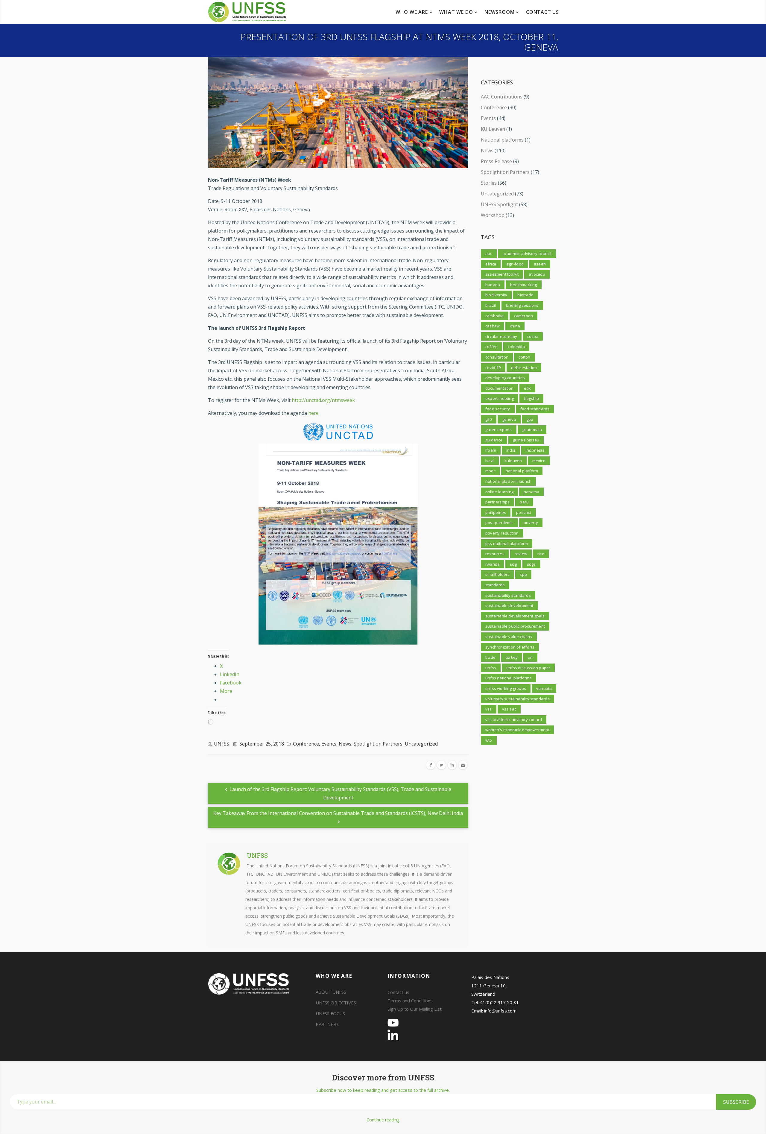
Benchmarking (523, 284)
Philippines (495, 512)
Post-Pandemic (499, 522)
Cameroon (523, 315)
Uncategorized (421, 743)
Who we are (412, 12)
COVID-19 (493, 367)
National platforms (502, 139)
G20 (488, 419)
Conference (306, 743)
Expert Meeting (499, 398)
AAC (488, 253)
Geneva (509, 419)
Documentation (499, 388)
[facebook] (430, 764)
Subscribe (736, 1102)
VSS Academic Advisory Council (513, 719)
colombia (516, 346)
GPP (530, 419)
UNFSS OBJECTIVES (336, 1003)
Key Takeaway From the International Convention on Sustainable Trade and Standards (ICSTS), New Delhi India (338, 813)
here (313, 413)
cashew (492, 326)
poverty (531, 522)
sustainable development (509, 605)
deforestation (524, 367)
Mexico (538, 460)
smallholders (497, 574)
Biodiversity (496, 294)
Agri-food (515, 264)
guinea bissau (526, 440)
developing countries (505, 377)
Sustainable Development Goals (515, 616)
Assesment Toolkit (502, 274)
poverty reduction (502, 533)
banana (492, 284)
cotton (524, 357)
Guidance (494, 440)
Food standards (535, 409)
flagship (531, 398)
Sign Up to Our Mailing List (414, 1009)
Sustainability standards (508, 595)
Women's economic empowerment (517, 729)
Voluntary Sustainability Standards (517, 699)
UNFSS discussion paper (528, 667)
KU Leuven (493, 129)
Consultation (496, 357)
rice (540, 553)
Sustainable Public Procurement (515, 626)
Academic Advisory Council (526, 253)
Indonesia (535, 450)
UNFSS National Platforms (508, 678)
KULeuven (513, 460)
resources (494, 553)
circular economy (501, 336)
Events (328, 743)
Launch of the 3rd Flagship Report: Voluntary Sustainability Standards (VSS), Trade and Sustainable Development (339, 793)
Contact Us (542, 12)
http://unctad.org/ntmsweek (323, 400)
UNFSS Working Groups (505, 688)
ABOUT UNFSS (331, 992)
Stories (489, 183)
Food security (497, 409)
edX (527, 388)
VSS (488, 709)
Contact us (398, 992)
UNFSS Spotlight (499, 204)
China (515, 326)
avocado (537, 274)
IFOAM (490, 450)
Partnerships (497, 502)
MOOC (490, 470)
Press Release (496, 161)
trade (490, 657)
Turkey (512, 657)
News (345, 743)
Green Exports (498, 429)
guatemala (532, 429)
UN (530, 657)
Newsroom (500, 12)
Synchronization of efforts (509, 647)
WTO (488, 740)
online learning (499, 491)
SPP (523, 574)
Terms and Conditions (410, 1001)
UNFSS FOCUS (330, 1013)
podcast (523, 512)
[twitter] (441, 764)
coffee (491, 346)
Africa (490, 264)
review (521, 553)
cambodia (494, 315)
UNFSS (221, 743)
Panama (531, 491)
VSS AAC (509, 709)
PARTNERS (327, 1024)
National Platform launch (508, 481)
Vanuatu (544, 688)
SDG (513, 564)
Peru (524, 502)
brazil (490, 305)
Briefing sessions (522, 305)
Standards (495, 585)
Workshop (492, 215)
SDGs (531, 564)
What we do (456, 12)
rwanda (492, 564)
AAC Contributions (501, 96)
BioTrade (525, 294)
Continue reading (383, 1120)
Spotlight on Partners (378, 743)
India (511, 450)
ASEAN (540, 264)
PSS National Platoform (506, 543)
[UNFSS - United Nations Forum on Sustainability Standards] (247, 12)
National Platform (522, 470)
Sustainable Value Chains (508, 636)
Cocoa (532, 336)
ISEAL (489, 460)
